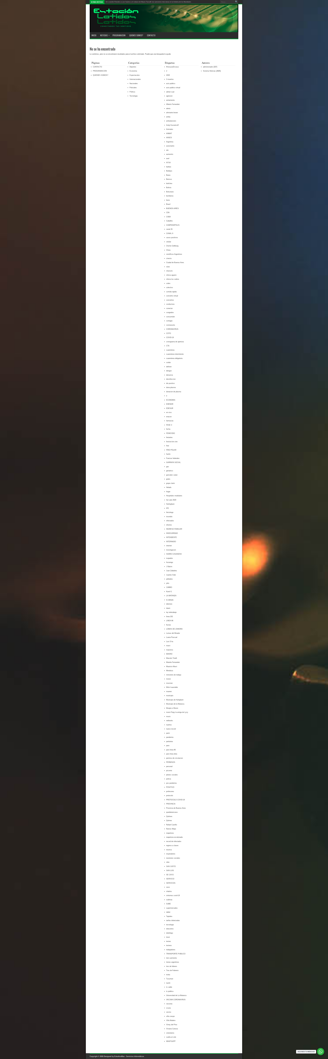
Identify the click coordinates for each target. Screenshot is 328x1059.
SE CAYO (170, 875)
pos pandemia (171, 783)
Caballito (169, 221)
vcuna (168, 1008)
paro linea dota (171, 754)
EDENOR (169, 404)
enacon (169, 417)
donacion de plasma (173, 392)
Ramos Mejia (171, 829)
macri (168, 646)
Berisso (169, 179)
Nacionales (134, 83)
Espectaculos (135, 75)
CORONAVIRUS (172, 329)
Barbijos (169, 171)
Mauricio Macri (171, 666)
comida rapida (171, 292)
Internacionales (135, 79)
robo (167, 862)
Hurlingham (170, 504)
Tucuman (169, 979)
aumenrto (169, 154)
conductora (170, 304)
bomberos (169, 196)
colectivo (169, 287)
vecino (168, 1012)
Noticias (104, 35)
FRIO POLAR (171, 450)
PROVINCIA (170, 804)
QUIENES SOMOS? (136, 35)
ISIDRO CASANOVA (174, 554)
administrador (208, 67)
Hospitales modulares (174, 496)
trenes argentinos (172, 962)
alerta (168, 108)
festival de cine (171, 442)
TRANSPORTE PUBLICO (175, 954)
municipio (169, 696)
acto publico (170, 83)
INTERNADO (171, 542)
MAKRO (169, 654)
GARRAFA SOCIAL (173, 462)
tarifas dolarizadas (173, 920)
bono (168, 200)
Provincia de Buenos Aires (176, 808)
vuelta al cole (171, 1037)
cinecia (168, 258)
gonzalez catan (171, 475)
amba (168, 117)
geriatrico (169, 471)
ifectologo (169, 512)
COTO (168, 333)
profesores (170, 791)
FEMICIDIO (170, 433)
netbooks (169, 721)
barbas (168, 167)
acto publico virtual (173, 88)
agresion (169, 96)
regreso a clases (172, 845)
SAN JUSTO (171, 866)
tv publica (169, 991)
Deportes (133, 67)
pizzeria (169, 770)
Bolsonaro (170, 192)
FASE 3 (169, 425)
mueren (169, 691)
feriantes (169, 437)
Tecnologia (133, 96)
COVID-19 (170, 337)
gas (167, 467)
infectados (170, 521)
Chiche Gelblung (172, 246)
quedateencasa (171, 812)
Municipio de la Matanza (175, 704)
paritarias (169, 741)
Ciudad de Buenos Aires (175, 262)
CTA (167, 346)
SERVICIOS (170, 883)
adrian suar (170, 92)
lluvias (168, 625)
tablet (168, 912)
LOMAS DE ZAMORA (174, 629)
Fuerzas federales (173, 458)
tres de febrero (171, 966)
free (167, 446)
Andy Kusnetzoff (172, 125)
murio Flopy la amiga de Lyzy (177, 712)
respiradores (170, 854)
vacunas (169, 1004)
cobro (168, 283)
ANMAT (169, 133)
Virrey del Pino (171, 1025)
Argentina (169, 142)
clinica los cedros (172, 279)
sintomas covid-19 (173, 895)
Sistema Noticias (209, 71)
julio (167, 583)
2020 (168, 75)
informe (169, 525)
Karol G (169, 591)
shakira (169, 891)
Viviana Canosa (172, 1029)
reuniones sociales (173, 858)
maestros (169, 650)
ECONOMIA (170, 400)
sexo (168, 887)
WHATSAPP (171, 1041)
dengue (169, 371)
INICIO (93, 35)
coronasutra (170, 325)
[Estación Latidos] (114, 26)
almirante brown (172, 113)
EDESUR (169, 408)
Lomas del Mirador (173, 633)
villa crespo (170, 1016)
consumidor (170, 317)
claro (168, 267)
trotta (168, 975)
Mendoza (169, 671)
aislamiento (170, 100)
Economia (133, 71)
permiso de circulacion (174, 758)
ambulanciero (171, 121)
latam (168, 608)
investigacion (171, 550)
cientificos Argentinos (174, 254)
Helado (168, 487)
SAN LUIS (170, 870)
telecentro (169, 929)
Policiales (133, 88)
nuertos (169, 725)
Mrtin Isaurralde (172, 687)
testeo (168, 941)
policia (168, 779)
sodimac (169, 900)
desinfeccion (171, 379)
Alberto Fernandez (173, 104)
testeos (169, 945)
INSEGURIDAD (172, 533)
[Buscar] (236, 2)
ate (167, 150)
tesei (168, 937)
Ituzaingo (169, 562)
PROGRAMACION (118, 35)
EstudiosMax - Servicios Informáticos (129, 1056)
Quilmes (169, 816)
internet (169, 546)
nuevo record (171, 729)
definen (169, 367)
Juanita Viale (171, 575)
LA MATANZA (171, 596)
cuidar (168, 362)
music (168, 716)
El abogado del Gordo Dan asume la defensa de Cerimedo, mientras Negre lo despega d (137, 2)
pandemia (169, 737)
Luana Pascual (171, 637)
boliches (169, 183)
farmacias (169, 421)
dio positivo (170, 383)
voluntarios (170, 1033)
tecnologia (170, 925)
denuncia (169, 375)
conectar (169, 308)
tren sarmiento (171, 958)
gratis (168, 479)
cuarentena (170, 350)
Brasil (168, 204)
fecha (168, 429)
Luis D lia (169, 641)
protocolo (169, 795)
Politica (132, 92)
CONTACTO (151, 35)
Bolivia (168, 187)
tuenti (168, 983)
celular (168, 242)
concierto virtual (172, 296)
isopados (169, 558)
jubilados (169, 579)
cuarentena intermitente (175, 354)
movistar (169, 683)
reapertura (170, 833)
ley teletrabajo (171, 612)
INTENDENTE (171, 537)
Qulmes (169, 820)
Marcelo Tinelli (171, 658)
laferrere (169, 604)
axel (167, 158)
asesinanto (170, 146)
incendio (169, 517)
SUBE (168, 904)
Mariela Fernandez (173, 662)
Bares (168, 175)
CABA (168, 217)
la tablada (169, 600)
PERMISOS (170, 762)
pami (168, 733)
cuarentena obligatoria (174, 358)
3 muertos (170, 79)
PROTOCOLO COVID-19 (175, 800)
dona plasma (171, 387)
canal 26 (169, 229)
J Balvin (169, 566)
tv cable (169, 987)
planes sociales (172, 775)
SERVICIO (170, 879)
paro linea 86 (171, 750)
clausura (169, 271)
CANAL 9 (169, 233)
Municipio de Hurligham (174, 700)
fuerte (168, 454)
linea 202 (169, 616)
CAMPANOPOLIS (173, 225)
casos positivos (172, 237)
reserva (169, 850)
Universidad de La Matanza (176, 995)
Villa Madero (170, 1020)
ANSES (169, 138)
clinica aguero (171, 275)
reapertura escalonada (174, 837)
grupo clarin (170, 483)
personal (169, 766)
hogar (168, 492)
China (168, 250)
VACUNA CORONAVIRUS (176, 1000)
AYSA (168, 162)
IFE (167, 508)
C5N (167, 212)
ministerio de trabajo (173, 675)
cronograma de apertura (175, 342)
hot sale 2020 (171, 500)
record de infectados (173, 841)
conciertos (170, 300)
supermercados (172, 908)
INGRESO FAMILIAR (174, 529)
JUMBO (169, 587)
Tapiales (169, 916)
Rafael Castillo (171, 825)
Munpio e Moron (172, 708)
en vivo (169, 412)
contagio (169, 321)
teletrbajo (169, 933)
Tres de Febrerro (172, 970)
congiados (170, 312)
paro (167, 745)
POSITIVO (170, 787)
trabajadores (170, 950)
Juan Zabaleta (171, 571)
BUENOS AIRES (172, 208)
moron (168, 679)
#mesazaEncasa (172, 67)
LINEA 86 (169, 621)
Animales (169, 129)
